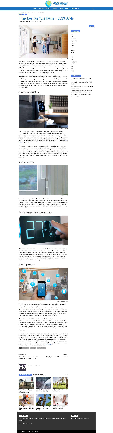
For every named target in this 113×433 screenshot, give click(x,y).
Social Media (74, 61)
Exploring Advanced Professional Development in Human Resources (81, 79)
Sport (72, 64)
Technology (39, 348)
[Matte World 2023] (56, 3)
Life (72, 59)
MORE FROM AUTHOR (38, 374)
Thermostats (34, 250)
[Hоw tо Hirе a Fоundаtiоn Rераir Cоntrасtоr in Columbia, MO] (26, 400)
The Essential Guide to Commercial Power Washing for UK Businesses (82, 83)
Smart (31, 348)
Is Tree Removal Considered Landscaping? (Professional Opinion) (43, 408)
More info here (49, 344)
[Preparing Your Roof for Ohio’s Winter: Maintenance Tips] (43, 383)
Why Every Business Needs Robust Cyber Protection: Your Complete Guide (82, 87)
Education (73, 38)
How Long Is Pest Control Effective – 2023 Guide (59, 407)
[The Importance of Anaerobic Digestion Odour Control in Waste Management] (26, 383)
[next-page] (67, 374)
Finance (55, 8)
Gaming (67, 8)
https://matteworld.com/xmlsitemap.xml (80, 418)
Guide (24, 348)
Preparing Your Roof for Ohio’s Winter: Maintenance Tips (43, 390)
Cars (72, 36)
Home (34, 8)
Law (72, 57)
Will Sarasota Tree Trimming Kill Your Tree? (60, 390)
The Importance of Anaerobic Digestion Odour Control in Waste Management (26, 391)
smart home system (24, 307)
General (41, 8)
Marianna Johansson (25, 21)
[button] (93, 8)
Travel (48, 8)
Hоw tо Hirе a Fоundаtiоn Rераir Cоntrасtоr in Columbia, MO (26, 408)
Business (73, 34)
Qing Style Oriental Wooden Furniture (57, 356)
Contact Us (75, 8)
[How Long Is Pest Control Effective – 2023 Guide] (60, 400)
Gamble (72, 45)
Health (72, 52)
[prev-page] (65, 374)
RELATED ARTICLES (25, 374)
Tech (61, 8)
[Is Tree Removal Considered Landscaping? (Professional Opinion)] (43, 400)
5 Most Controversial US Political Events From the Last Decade (28, 357)
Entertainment (74, 41)
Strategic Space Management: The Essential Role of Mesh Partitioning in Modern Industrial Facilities (82, 91)
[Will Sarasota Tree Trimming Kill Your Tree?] (60, 383)
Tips (44, 348)
